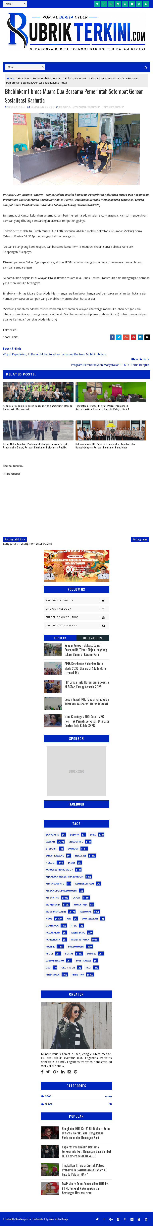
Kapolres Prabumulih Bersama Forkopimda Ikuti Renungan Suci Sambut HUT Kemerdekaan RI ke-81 (86, 1151)
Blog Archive (93, 638)
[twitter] (97, 4)
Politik (50, 946)
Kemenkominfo (55, 883)
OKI (69, 918)
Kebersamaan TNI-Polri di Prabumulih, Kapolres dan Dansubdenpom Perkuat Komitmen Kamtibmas (106, 445)
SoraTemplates (23, 1219)
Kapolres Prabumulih (59, 869)
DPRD (93, 834)
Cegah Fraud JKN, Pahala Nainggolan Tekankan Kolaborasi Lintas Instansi (87, 701)
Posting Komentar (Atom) (35, 543)
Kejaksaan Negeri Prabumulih (64, 876)
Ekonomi (73, 848)
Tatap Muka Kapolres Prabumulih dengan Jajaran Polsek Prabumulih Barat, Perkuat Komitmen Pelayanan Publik (35, 445)
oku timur (68, 967)
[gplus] (111, 4)
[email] (132, 4)
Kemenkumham (84, 883)
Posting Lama (140, 539)
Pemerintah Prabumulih (47, 78)
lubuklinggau (55, 960)
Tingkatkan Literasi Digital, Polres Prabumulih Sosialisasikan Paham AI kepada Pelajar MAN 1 (102, 407)
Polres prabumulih (76, 78)
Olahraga (52, 925)
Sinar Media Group (58, 1219)
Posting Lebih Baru (15, 539)
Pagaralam (53, 932)
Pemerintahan (80, 939)
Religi (49, 953)
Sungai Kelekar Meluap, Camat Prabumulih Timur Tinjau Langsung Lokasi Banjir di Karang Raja (86, 650)
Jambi (71, 862)
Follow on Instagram (62, 625)
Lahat (76, 897)
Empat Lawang (55, 855)
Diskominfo (76, 841)
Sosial (69, 953)
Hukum (50, 862)
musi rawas (83, 960)
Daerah (50, 841)
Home (10, 78)
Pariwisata (53, 939)
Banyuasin (52, 834)
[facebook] (104, 4)
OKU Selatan (90, 918)
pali (88, 967)
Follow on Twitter (59, 600)
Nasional (85, 911)
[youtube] (139, 4)
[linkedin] (63, 1072)
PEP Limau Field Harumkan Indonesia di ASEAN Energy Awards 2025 (87, 684)
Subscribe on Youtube (62, 617)
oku (48, 967)
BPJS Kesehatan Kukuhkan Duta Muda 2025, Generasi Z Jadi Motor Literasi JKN (86, 668)
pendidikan (53, 974)
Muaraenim (53, 904)
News (49, 918)
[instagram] (118, 4)
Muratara (80, 904)
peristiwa (78, 974)
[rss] (125, 4)
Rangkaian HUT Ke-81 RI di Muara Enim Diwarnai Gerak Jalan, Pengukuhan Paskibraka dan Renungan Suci (86, 1133)
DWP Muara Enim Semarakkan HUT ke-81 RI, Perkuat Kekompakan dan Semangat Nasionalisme (85, 1188)
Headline (23, 78)
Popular (60, 638)
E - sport (51, 848)
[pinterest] (146, 4)
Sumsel (91, 953)
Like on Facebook (58, 608)
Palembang (78, 932)
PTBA (74, 925)
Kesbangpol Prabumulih (61, 890)
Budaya (74, 834)
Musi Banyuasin (56, 911)
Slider (49, 1104)
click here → (56, 1066)
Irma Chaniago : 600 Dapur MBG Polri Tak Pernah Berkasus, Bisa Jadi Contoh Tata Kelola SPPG (87, 721)
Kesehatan (52, 897)
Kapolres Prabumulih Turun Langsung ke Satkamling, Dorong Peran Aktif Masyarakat (38, 407)
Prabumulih (76, 946)
